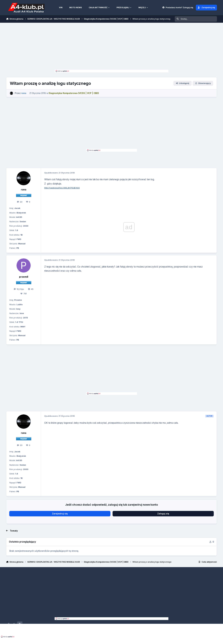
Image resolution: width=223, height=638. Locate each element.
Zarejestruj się (60, 513)
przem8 (23, 276)
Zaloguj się (163, 513)
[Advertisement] (111, 47)
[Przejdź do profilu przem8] (24, 265)
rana (23, 189)
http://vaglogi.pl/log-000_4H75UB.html (62, 188)
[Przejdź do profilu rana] (11, 93)
